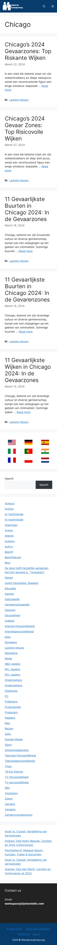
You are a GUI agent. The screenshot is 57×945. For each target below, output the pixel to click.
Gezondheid (12, 615)
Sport (8, 744)
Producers (11, 712)
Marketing (11, 653)
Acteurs (10, 503)
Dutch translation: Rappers (21, 583)
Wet (7, 787)
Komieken (11, 642)
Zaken (9, 798)
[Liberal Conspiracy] (12, 6)
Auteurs (10, 541)
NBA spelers (12, 664)
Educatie (10, 588)
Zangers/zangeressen (18, 814)
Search (9, 478)
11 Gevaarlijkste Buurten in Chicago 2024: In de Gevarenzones (27, 289)
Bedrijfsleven (13, 557)
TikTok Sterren (14, 771)
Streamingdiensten (17, 750)
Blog (7, 562)
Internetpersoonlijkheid (19, 631)
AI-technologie (14, 519)
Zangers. (10, 809)
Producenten (13, 707)
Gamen (9, 593)
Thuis (8, 766)
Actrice (9, 508)
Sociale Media (14, 739)
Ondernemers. (14, 685)
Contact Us (23, 933)
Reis (7, 723)
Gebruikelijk (12, 599)
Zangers (10, 804)
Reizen (9, 728)
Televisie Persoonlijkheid (20, 755)
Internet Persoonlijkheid (20, 626)
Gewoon (10, 610)
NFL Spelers (12, 669)
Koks (8, 637)
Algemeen (11, 525)
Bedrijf (9, 552)
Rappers (10, 717)
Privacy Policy (14, 928)
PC (6, 696)
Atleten (9, 535)
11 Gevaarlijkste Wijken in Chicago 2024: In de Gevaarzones (28, 370)
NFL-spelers (12, 674)
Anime (9, 530)
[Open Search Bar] (44, 6)
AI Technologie (14, 514)
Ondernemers (13, 680)
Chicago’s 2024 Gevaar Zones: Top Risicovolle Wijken (25, 128)
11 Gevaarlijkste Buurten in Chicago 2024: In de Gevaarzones (27, 209)
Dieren (9, 577)
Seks (8, 734)
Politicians (11, 701)
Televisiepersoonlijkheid (20, 761)
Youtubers (11, 793)
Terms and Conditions (38, 928)
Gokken (9, 620)
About (36, 933)
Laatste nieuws (18, 99)
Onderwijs (11, 690)
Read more (26, 251)
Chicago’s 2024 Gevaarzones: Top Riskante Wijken (28, 51)
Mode (8, 658)
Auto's (9, 546)
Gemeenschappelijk (17, 604)
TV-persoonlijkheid (17, 782)
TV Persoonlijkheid (16, 777)
